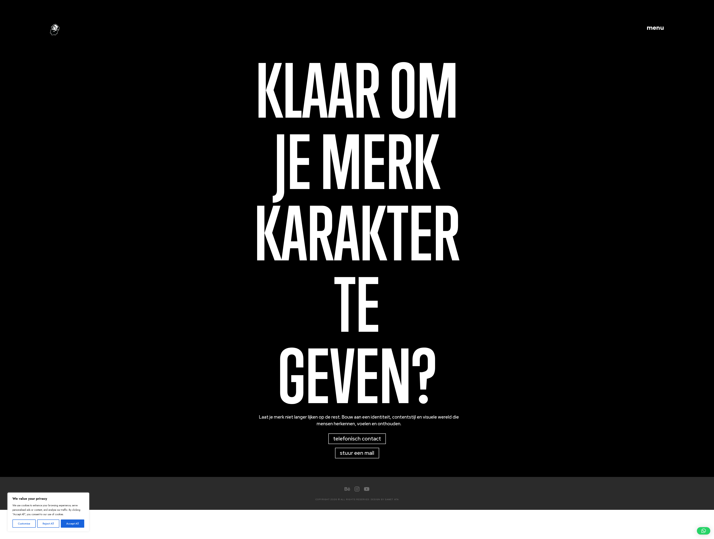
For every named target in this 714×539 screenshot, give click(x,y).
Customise (24, 523)
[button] (703, 531)
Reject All (48, 523)
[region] (48, 512)
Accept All (72, 523)
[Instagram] (357, 489)
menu (655, 28)
